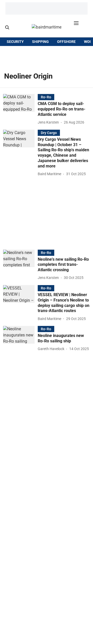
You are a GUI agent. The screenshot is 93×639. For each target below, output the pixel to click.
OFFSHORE (66, 42)
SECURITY (15, 42)
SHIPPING (40, 42)
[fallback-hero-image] (20, 109)
